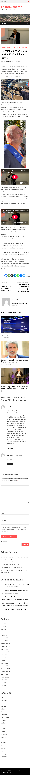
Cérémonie (3, 47)
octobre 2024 (4, 674)
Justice (3, 731)
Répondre (9, 448)
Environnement (5, 717)
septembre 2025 (5, 652)
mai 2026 (3, 629)
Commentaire (5, 484)
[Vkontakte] (20, 274)
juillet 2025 (4, 657)
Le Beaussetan (11, 7)
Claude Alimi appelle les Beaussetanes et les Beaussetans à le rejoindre (14, 361)
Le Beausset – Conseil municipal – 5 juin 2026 (14, 564)
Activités (3, 698)
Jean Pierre (8, 61)
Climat (3, 703)
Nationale (3, 740)
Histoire (14, 47)
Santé (2, 745)
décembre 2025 (5, 643)
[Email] (8, 274)
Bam (9, 772)
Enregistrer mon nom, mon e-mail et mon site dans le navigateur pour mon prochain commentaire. (14, 530)
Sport (2, 751)
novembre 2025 (5, 646)
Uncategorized (5, 754)
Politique (3, 742)
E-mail (3, 513)
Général (9, 47)
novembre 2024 (5, 671)
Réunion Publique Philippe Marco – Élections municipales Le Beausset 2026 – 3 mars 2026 (15, 388)
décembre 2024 (5, 669)
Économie (4, 712)
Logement (4, 737)
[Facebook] (26, 1)
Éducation (4, 714)
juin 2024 (3, 685)
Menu (4, 23)
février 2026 (4, 638)
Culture (3, 709)
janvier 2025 (4, 666)
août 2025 (4, 655)
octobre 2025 (4, 649)
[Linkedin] (14, 274)
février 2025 (4, 663)
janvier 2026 (4, 641)
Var (26, 47)
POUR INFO (4, 335)
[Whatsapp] (17, 274)
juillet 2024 (4, 683)
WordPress (4, 772)
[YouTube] (28, 1)
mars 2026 (4, 635)
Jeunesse (3, 728)
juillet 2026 (4, 624)
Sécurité (3, 748)
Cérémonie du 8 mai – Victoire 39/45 (11, 567)
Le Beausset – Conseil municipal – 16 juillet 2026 (14, 557)
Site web (3, 520)
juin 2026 (3, 627)
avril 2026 (3, 632)
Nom (2, 506)
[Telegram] (23, 274)
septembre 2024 (5, 677)
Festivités (3, 720)
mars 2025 (4, 660)
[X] (11, 274)
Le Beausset (21, 47)
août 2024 (4, 680)
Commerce (4, 706)
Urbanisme (4, 756)
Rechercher (4, 542)
